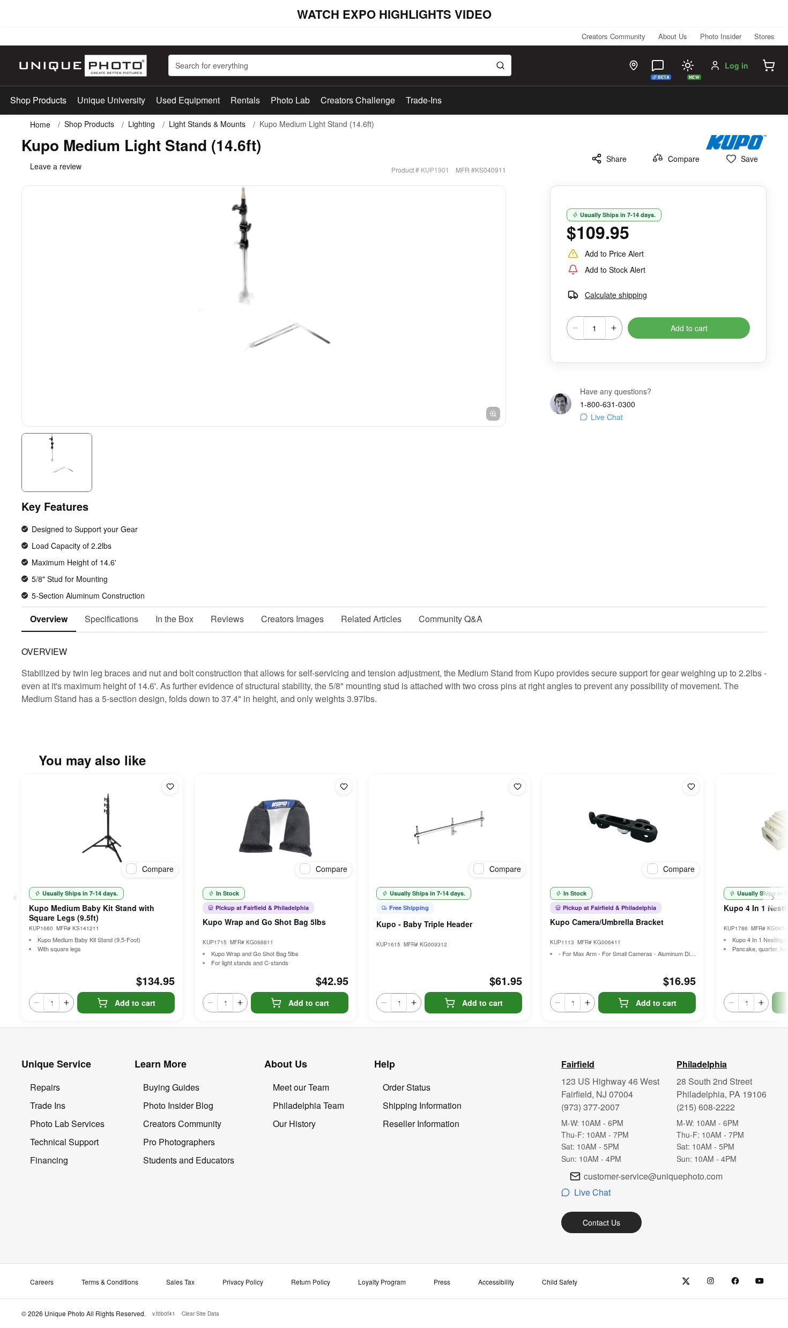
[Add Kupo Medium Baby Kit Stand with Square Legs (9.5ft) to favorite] (170, 787)
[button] (768, 65)
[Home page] (80, 65)
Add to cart (689, 328)
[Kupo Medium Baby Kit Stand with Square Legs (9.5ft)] (101, 828)
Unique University (111, 100)
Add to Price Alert (614, 253)
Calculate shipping (616, 294)
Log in (736, 65)
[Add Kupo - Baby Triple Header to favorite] (517, 787)
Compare (684, 158)
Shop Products (38, 100)
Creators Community (613, 36)
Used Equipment (188, 100)
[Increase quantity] (614, 328)
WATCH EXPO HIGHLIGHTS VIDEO (394, 14)
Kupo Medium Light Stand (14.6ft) (316, 124)
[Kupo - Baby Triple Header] (449, 828)
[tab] (48, 619)
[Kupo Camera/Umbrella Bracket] (622, 828)
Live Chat (607, 417)
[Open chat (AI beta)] (658, 65)
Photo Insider (720, 36)
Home (40, 124)
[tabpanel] (394, 668)
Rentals (245, 100)
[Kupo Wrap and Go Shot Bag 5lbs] (275, 828)
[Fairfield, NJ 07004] (633, 65)
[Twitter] (686, 1281)
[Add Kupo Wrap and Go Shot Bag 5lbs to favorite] (344, 787)
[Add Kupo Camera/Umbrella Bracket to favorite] (691, 787)
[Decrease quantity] (575, 328)
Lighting (141, 124)
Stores (764, 36)
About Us (672, 36)
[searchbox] (339, 65)
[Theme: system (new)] (688, 65)
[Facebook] (735, 1281)
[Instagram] (710, 1281)
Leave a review (55, 166)
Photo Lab (290, 100)
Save (749, 158)
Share (616, 158)
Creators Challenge (358, 100)
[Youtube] (760, 1281)
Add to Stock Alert (615, 269)
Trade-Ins (424, 100)
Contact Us (601, 1222)
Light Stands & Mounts (207, 124)
